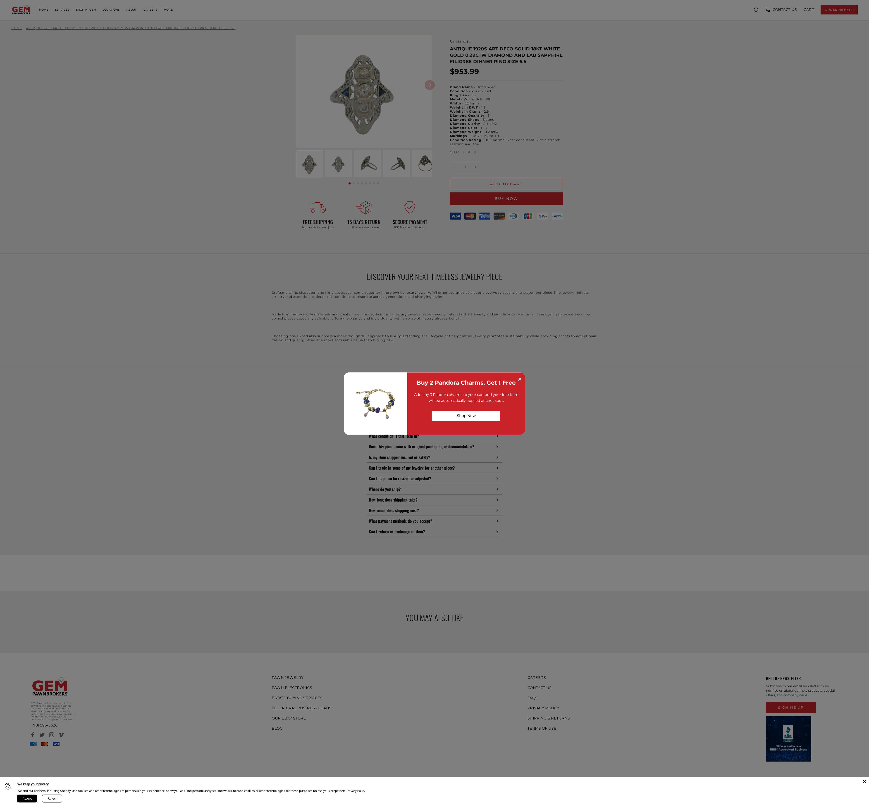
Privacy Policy (356, 791)
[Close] (864, 781)
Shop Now (466, 416)
